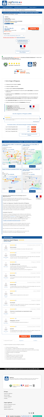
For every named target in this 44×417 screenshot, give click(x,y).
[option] (22, 118)
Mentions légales (7, 395)
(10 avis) (16, 22)
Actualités (5, 398)
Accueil (3, 9)
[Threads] (33, 412)
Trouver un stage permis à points (10, 404)
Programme (21, 340)
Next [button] (40, 118)
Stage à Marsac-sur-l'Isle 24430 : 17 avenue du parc (31, 145)
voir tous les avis (36, 121)
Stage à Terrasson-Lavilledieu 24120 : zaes (12, 169)
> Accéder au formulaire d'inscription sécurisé (11, 220)
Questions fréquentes (8, 406)
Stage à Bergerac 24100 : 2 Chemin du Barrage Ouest (31, 170)
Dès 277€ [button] (32, 166)
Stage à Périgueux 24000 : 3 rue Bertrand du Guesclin (11, 145)
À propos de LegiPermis (8, 393)
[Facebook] (31, 412)
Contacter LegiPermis (8, 396)
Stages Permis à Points (7, 7)
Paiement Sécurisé (7, 407)
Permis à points (32, 7)
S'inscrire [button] (33, 126)
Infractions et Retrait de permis (20, 7)
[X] (29, 412)
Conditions (35, 340)
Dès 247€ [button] (12, 166)
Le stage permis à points (8, 340)
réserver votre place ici (21, 37)
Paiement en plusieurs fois (8, 409)
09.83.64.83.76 (23, 40)
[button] (33, 28)
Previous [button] (3, 118)
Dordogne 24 (23, 9)
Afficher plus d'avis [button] (36, 336)
